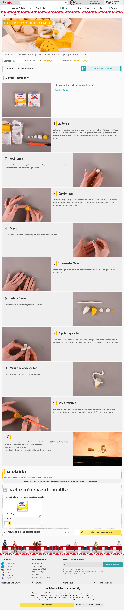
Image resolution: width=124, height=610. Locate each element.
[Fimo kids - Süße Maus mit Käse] (62, 35)
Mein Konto (35, 574)
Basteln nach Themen (108, 8)
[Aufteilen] (26, 134)
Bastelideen (62, 8)
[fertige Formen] (97, 309)
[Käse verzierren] (26, 414)
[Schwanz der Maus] (26, 274)
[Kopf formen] (97, 169)
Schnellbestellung (95, 1)
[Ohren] (97, 239)
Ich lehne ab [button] (80, 605)
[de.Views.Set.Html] (9, 523)
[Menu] (3, 8)
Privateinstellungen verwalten (41, 577)
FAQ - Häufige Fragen (38, 572)
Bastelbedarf (41, 8)
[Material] (26, 99)
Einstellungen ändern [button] (95, 605)
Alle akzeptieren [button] (47, 605)
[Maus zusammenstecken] (97, 379)
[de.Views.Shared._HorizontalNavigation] (4, 15)
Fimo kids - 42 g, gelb (62, 90)
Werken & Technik (18, 8)
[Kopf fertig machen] (26, 344)
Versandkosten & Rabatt (39, 569)
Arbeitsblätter (83, 8)
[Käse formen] (26, 204)
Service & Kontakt (95, 3)
